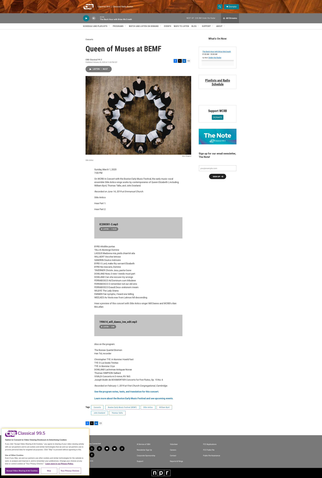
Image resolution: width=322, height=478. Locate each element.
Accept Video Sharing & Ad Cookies (22, 471)
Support (206, 26)
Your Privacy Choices (70, 471)
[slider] (97, 18)
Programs (118, 26)
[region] (45, 451)
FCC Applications (209, 444)
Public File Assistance (211, 456)
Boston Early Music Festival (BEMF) (122, 407)
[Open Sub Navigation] (109, 26)
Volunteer (174, 444)
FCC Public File (208, 450)
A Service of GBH (143, 444)
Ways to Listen (181, 26)
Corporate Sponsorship (146, 456)
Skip (49, 471)
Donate (232, 6)
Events (167, 26)
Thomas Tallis (117, 413)
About (219, 26)
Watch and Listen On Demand (144, 26)
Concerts (89, 39)
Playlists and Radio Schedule (217, 82)
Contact (173, 456)
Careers (173, 450)
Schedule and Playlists (95, 26)
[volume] (94, 18)
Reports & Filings (176, 461)
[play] (86, 18)
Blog (194, 26)
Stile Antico (148, 407)
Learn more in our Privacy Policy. (59, 464)
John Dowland (99, 413)
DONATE (217, 117)
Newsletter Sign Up (144, 450)
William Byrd (164, 407)
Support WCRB (217, 111)
